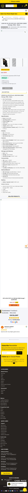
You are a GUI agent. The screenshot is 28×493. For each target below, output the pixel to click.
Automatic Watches (4, 401)
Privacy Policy (4, 431)
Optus (2, 410)
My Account (3, 425)
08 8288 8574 (13, 464)
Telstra (2, 408)
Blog (1, 446)
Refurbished (4, 388)
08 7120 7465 (13, 469)
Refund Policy (4, 426)
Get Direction (3, 454)
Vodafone (2, 413)
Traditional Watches (5, 400)
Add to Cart (14, 305)
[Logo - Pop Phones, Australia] (3, 6)
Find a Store (3, 441)
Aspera (2, 381)
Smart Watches (4, 403)
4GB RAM (4, 28)
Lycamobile (3, 416)
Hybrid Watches (4, 404)
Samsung (3, 373)
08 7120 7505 (13, 459)
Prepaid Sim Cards (5, 407)
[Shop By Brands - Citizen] (7, 480)
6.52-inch (8, 28)
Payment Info (3, 429)
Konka (2, 382)
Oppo (2, 374)
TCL (2, 376)
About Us (2, 438)
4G (1, 28)
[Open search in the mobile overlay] (11, 6)
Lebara (2, 415)
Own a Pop (3, 445)
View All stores (6, 473)
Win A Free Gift (4, 443)
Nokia (2, 378)
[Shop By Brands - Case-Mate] (20, 480)
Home (2, 17)
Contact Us (3, 433)
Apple (2, 393)
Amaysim (2, 412)
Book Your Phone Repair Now (9, 13)
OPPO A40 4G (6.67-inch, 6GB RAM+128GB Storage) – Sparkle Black (14, 299)
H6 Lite (14, 28)
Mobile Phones (8, 17)
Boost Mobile (3, 418)
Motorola (3, 379)
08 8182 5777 (13, 454)
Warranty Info (4, 428)
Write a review (13, 312)
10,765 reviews (16, 319)
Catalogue (3, 440)
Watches (2, 398)
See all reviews (5, 312)
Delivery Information (5, 434)
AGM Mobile (15, 17)
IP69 (17, 28)
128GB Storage (23, 27)
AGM (11, 28)
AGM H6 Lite (22, 17)
